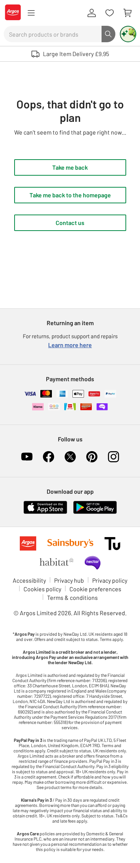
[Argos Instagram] (113, 457)
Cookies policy (42, 588)
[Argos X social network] (70, 457)
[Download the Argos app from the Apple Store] (45, 512)
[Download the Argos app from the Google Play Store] (95, 512)
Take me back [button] (70, 167)
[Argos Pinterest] (92, 457)
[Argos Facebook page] (48, 457)
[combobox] (53, 34)
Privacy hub (69, 580)
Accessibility (29, 580)
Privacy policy (109, 580)
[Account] (91, 13)
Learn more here (70, 344)
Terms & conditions (72, 597)
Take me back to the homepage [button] (70, 194)
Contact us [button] (70, 222)
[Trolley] (127, 13)
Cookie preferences (95, 588)
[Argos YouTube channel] (27, 457)
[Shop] (31, 13)
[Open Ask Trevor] (128, 34)
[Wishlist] (109, 13)
